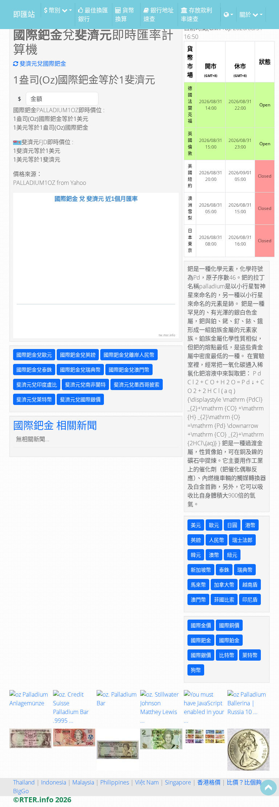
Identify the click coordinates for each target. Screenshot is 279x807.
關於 (245, 15)
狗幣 (196, 669)
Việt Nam (147, 782)
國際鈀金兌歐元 (34, 354)
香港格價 (209, 782)
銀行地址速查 (158, 14)
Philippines (114, 782)
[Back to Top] (268, 787)
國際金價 (201, 625)
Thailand (24, 782)
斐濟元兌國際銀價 (80, 399)
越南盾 (250, 584)
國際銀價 (201, 655)
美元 (196, 525)
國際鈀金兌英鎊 (78, 354)
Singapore (178, 782)
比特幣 (226, 655)
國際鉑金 (229, 640)
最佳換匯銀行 (93, 14)
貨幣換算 (124, 14)
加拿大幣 (224, 584)
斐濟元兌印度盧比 (36, 384)
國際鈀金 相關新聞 (55, 425)
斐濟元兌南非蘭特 (85, 384)
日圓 (232, 525)
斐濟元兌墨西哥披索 (136, 384)
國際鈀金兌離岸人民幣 (129, 354)
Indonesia (53, 782)
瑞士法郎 (242, 539)
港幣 (250, 525)
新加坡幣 (201, 569)
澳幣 (214, 554)
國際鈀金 (201, 640)
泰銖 (224, 569)
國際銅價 (229, 625)
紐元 (232, 554)
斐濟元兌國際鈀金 (42, 64)
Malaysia (83, 782)
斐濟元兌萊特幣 (34, 399)
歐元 (214, 525)
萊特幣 (250, 655)
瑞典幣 (244, 569)
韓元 (196, 554)
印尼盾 (250, 599)
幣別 (54, 10)
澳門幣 (198, 599)
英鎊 (196, 539)
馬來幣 (198, 584)
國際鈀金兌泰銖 (34, 369)
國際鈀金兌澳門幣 (129, 369)
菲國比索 (224, 599)
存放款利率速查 (196, 14)
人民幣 (216, 539)
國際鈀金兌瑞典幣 (80, 369)
